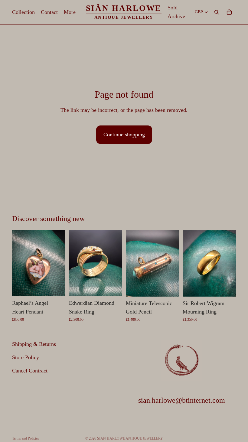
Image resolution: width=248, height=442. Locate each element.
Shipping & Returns (34, 344)
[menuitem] (70, 12)
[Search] (216, 12)
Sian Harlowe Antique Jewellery (130, 438)
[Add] (56, 287)
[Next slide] (58, 263)
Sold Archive (176, 12)
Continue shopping (124, 135)
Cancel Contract (29, 371)
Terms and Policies (25, 438)
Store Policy (25, 357)
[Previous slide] (18, 263)
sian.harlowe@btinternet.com (181, 400)
